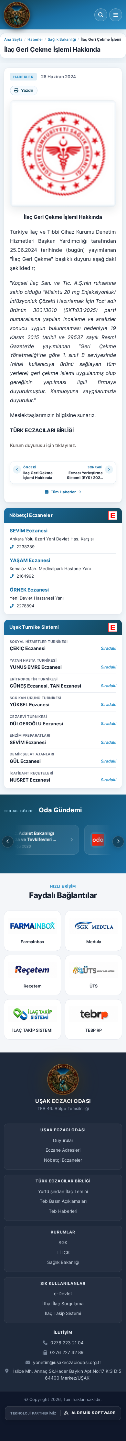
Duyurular (63, 1140)
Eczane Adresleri (63, 1150)
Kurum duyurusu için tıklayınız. (43, 445)
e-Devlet (63, 1293)
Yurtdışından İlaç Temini (63, 1191)
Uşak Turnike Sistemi (34, 627)
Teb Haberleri (63, 1211)
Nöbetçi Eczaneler (31, 515)
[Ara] (100, 14)
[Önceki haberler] (8, 842)
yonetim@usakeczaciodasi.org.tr (66, 1362)
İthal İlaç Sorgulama (63, 1303)
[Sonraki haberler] (118, 842)
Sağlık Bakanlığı (62, 39)
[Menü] (115, 14)
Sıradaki (108, 648)
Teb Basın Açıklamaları (63, 1201)
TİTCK (63, 1252)
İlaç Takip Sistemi (63, 1313)
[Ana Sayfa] (17, 15)
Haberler (35, 39)
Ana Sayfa (13, 39)
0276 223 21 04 (66, 1342)
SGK (63, 1242)
